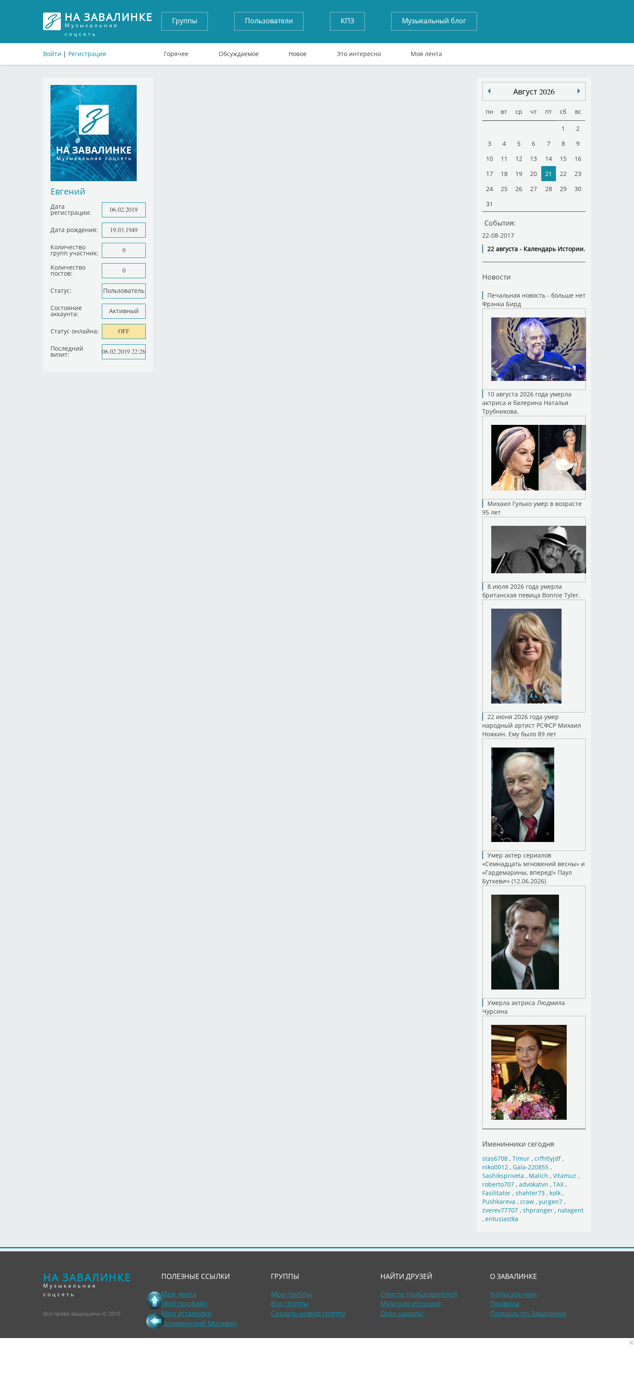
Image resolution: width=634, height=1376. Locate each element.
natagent (571, 1210)
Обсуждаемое (239, 52)
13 (533, 158)
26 (518, 189)
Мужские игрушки (410, 1303)
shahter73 (530, 1193)
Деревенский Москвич (199, 1323)
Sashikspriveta (503, 1176)
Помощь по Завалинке (528, 1313)
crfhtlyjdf (547, 1158)
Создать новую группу (308, 1313)
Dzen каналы (401, 1313)
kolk (555, 1193)
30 (577, 189)
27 (533, 189)
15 (563, 158)
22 (563, 174)
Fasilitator (496, 1193)
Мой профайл (184, 1303)
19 (518, 174)
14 (548, 158)
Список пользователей (418, 1294)
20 (533, 174)
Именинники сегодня (518, 1143)
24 (489, 189)
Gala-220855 (531, 1167)
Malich (538, 1176)
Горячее (176, 52)
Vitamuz (564, 1176)
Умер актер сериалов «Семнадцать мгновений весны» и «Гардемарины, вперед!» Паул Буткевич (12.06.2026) (533, 868)
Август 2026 (534, 91)
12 (518, 158)
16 (577, 158)
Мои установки (186, 1313)
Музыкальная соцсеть (109, 21)
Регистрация (87, 54)
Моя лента (426, 52)
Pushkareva (499, 1201)
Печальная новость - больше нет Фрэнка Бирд (534, 299)
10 (489, 158)
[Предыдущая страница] (154, 1320)
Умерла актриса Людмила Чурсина (523, 1007)
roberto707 (498, 1184)
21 (548, 174)
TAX (558, 1184)
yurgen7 (550, 1201)
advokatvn (533, 1184)
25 (504, 189)
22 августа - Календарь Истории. (536, 249)
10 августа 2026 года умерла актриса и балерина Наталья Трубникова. (526, 402)
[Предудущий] (578, 91)
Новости (496, 276)
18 (504, 174)
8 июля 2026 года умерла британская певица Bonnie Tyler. (531, 590)
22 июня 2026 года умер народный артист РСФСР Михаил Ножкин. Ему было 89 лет (531, 725)
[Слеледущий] (489, 91)
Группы (184, 20)
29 (563, 189)
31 (489, 204)
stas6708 (495, 1158)
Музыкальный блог (434, 20)
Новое (298, 52)
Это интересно (359, 52)
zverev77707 (500, 1210)
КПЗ (347, 20)
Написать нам (513, 1294)
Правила (504, 1303)
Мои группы (291, 1294)
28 (548, 189)
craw (527, 1201)
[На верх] (154, 1300)
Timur (521, 1158)
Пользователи (269, 20)
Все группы (290, 1303)
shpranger (538, 1210)
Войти (52, 54)
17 (489, 174)
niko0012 (495, 1167)
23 (577, 174)
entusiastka (501, 1219)
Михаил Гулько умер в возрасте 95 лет (532, 508)
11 (504, 158)
